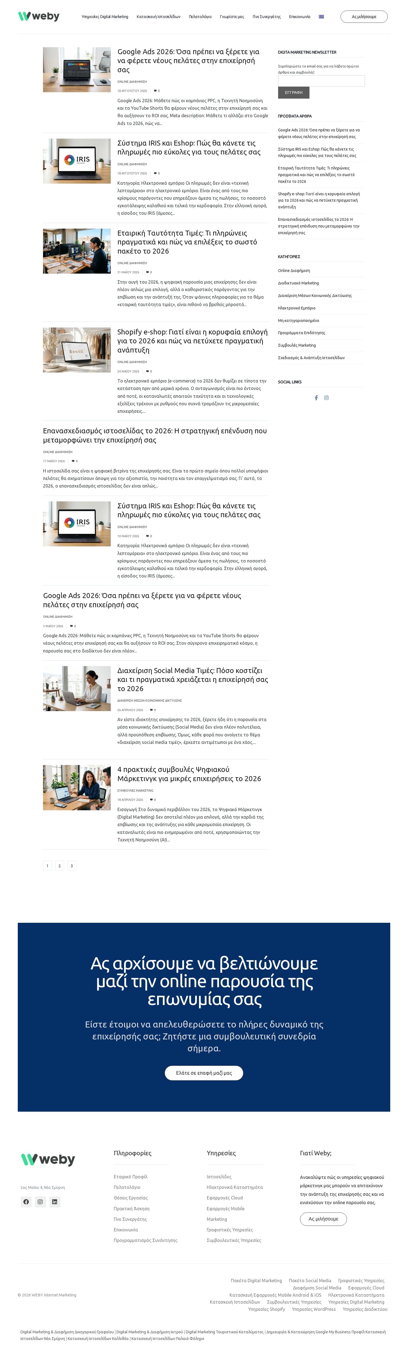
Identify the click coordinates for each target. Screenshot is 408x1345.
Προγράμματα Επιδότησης (301, 333)
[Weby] (39, 17)
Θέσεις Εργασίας (131, 1197)
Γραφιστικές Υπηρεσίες (230, 1229)
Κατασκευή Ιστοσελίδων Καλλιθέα (98, 1338)
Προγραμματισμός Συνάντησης (145, 1240)
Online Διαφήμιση (132, 81)
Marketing (217, 1219)
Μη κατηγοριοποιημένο (298, 320)
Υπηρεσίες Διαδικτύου (365, 1309)
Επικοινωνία (300, 16)
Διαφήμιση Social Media (317, 1287)
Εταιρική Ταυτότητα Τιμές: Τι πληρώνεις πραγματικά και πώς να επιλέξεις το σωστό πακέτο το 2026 (187, 242)
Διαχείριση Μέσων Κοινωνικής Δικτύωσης (149, 700)
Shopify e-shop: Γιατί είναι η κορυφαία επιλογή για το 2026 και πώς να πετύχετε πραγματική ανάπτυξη (192, 341)
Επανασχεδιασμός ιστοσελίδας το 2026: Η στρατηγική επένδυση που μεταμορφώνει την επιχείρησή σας (318, 226)
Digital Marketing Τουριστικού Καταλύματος (225, 1332)
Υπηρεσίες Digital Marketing (105, 16)
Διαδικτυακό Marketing (298, 283)
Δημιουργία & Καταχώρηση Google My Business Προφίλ (315, 1332)
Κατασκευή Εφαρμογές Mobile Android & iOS (275, 1295)
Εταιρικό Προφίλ (130, 1176)
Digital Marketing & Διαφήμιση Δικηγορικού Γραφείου (67, 1332)
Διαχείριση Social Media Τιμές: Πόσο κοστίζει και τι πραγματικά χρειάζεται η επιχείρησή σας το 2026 (192, 679)
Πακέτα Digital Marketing (256, 1280)
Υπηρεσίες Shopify (266, 1309)
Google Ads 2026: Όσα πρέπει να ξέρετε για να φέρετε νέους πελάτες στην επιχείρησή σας (188, 61)
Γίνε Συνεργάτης (267, 16)
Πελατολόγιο (200, 16)
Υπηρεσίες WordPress (314, 1309)
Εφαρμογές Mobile (226, 1208)
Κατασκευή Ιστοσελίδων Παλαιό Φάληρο (168, 1338)
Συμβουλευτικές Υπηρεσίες (234, 1240)
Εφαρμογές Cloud (225, 1197)
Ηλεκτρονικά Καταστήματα (356, 1295)
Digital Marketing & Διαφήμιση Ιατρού (150, 1332)
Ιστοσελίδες (219, 1176)
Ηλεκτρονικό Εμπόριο (297, 308)
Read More (174, 123)
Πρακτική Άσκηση (132, 1208)
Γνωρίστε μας (232, 16)
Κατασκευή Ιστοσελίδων (158, 16)
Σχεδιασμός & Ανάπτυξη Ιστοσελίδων (311, 358)
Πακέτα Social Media (310, 1280)
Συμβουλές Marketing (135, 790)
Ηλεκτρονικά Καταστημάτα (235, 1187)
